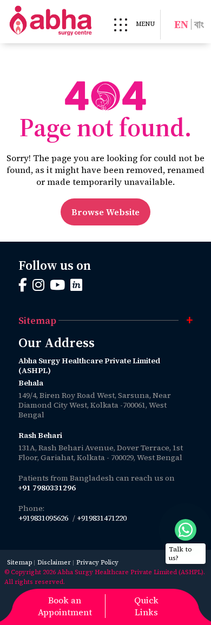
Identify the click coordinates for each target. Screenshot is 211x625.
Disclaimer (54, 562)
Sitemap (19, 562)
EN (181, 24)
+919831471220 (102, 518)
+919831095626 (43, 518)
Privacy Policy (97, 562)
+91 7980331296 (47, 487)
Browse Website (105, 212)
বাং (199, 24)
